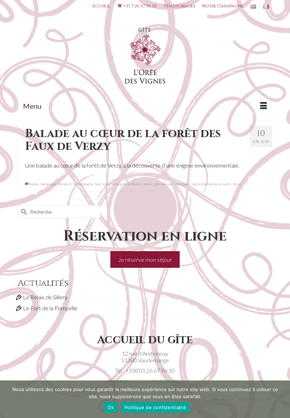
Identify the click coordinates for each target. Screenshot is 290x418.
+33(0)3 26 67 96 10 (150, 370)
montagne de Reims (126, 184)
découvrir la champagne (75, 184)
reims (226, 184)
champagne (48, 184)
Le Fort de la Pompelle (50, 308)
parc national (163, 184)
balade (34, 184)
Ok (111, 407)
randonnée (182, 184)
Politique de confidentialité (155, 407)
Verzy (237, 184)
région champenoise (206, 184)
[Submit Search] (23, 211)
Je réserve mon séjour (145, 259)
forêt (106, 184)
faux (97, 184)
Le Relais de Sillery (45, 297)
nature (147, 184)
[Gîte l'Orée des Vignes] (145, 57)
